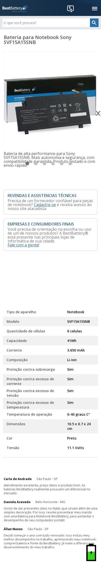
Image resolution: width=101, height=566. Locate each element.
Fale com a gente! (23, 245)
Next (98, 113)
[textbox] (50, 22)
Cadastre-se (45, 204)
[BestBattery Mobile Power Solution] (15, 8)
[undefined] (50, 98)
